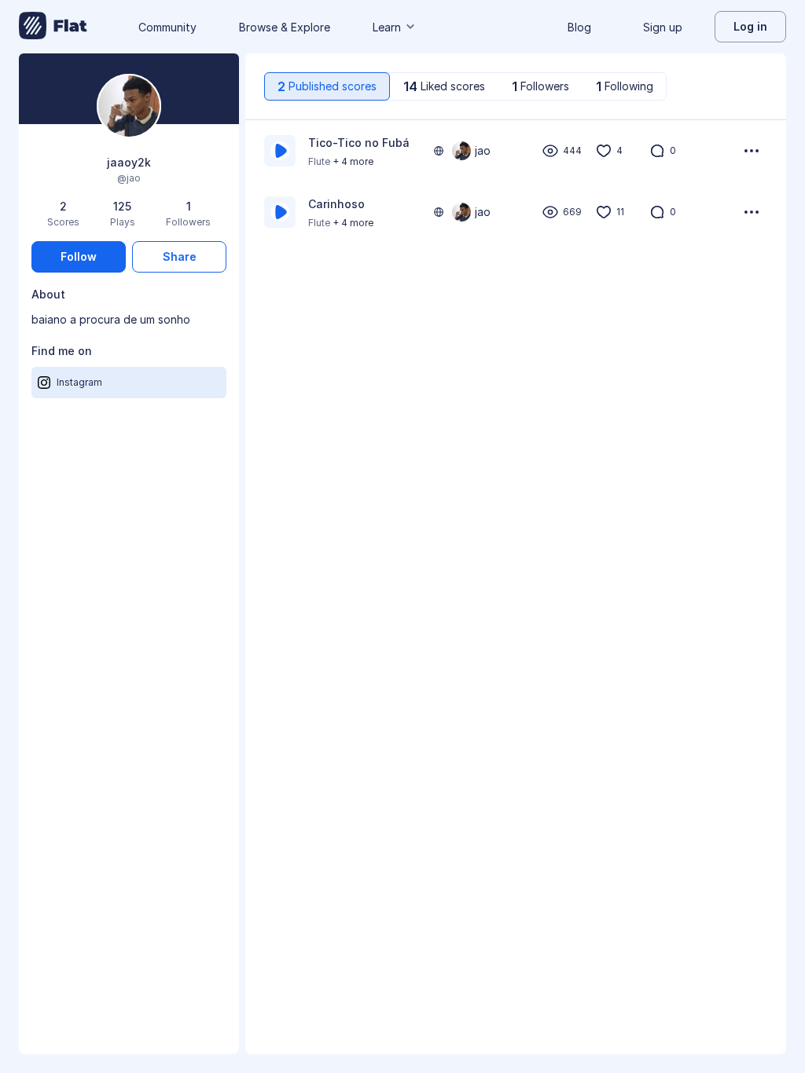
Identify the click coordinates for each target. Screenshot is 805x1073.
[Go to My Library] (53, 27)
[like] (603, 150)
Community (167, 27)
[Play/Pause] (280, 151)
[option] (515, 150)
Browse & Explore (284, 27)
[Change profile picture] (129, 107)
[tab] (327, 86)
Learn (387, 27)
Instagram (79, 382)
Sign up (662, 27)
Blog (579, 27)
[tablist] (465, 86)
